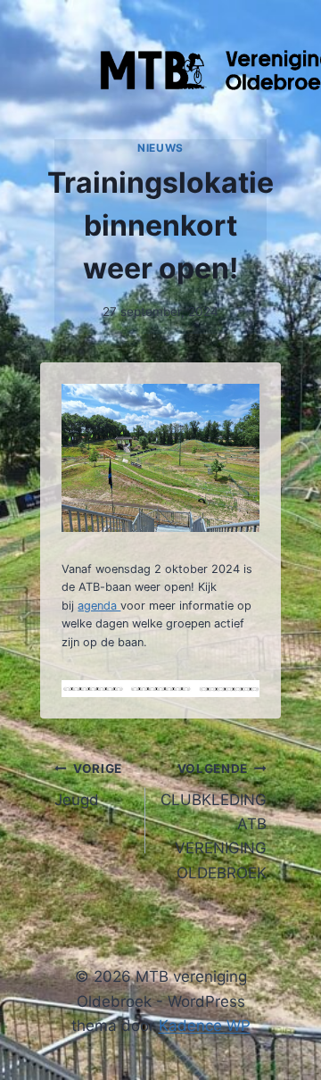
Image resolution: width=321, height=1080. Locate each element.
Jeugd (87, 785)
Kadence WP (205, 1025)
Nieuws (160, 147)
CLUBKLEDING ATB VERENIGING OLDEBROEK (213, 821)
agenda (99, 605)
